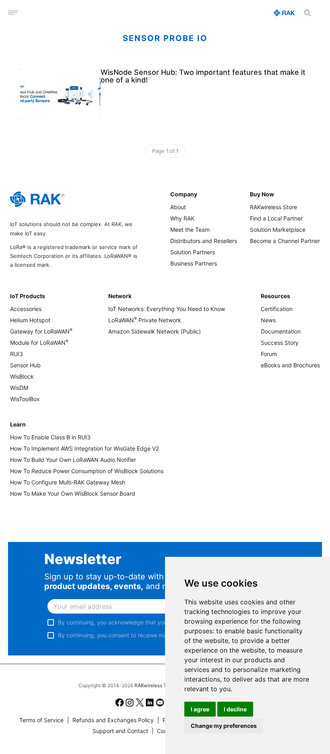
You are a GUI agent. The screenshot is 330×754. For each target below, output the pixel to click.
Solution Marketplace (277, 229)
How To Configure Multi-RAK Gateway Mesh (67, 482)
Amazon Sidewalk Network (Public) (154, 331)
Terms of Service (41, 720)
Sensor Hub (25, 365)
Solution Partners (192, 252)
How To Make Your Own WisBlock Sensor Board (72, 493)
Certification (277, 308)
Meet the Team (190, 229)
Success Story (280, 342)
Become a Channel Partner (285, 240)
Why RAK (182, 218)
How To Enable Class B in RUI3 (50, 437)
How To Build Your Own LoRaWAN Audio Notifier (73, 459)
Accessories (25, 308)
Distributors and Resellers (203, 240)
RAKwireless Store (273, 207)
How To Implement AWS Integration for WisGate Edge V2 (84, 448)
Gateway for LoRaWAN (41, 331)
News (268, 320)
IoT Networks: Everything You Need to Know (166, 308)
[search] (307, 13)
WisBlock (22, 376)
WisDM (19, 387)
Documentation (281, 331)
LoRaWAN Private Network (144, 320)
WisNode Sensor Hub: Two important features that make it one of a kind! (203, 76)
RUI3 (16, 353)
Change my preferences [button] (224, 725)
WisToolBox (25, 399)
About (178, 207)
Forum (269, 353)
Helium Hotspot (30, 320)
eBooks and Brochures (290, 365)
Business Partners (193, 263)
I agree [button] (200, 709)
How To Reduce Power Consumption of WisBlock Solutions (86, 471)
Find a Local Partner (276, 218)
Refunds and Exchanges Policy (110, 720)
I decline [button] (235, 709)
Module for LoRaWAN (39, 342)
